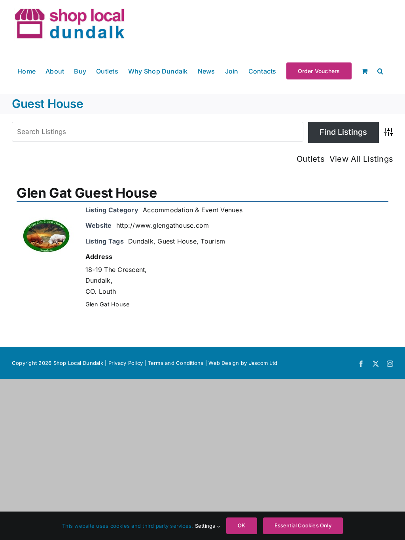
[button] (380, 70)
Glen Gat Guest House (87, 193)
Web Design (223, 363)
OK (241, 525)
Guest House (177, 241)
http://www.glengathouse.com (162, 225)
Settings (206, 526)
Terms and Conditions (176, 363)
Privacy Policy (125, 363)
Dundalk (140, 241)
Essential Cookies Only (302, 525)
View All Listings (361, 159)
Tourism (213, 241)
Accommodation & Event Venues (192, 210)
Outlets (311, 159)
